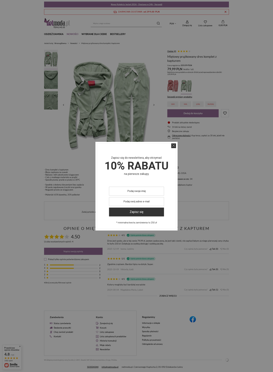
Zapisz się (136, 212)
